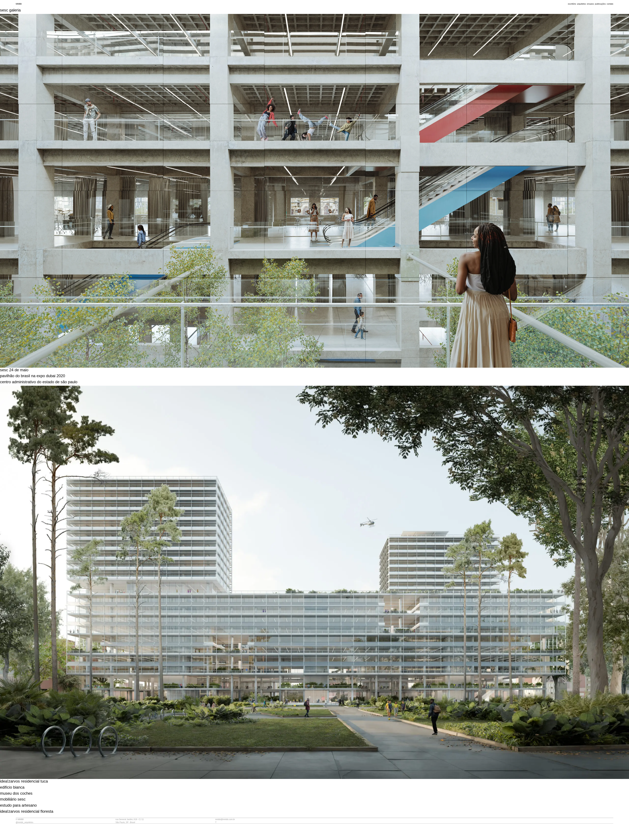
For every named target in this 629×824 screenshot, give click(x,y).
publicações (600, 4)
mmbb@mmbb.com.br (225, 819)
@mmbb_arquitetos (24, 822)
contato (610, 4)
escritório (572, 4)
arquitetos (581, 4)
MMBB (19, 4)
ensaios (590, 4)
